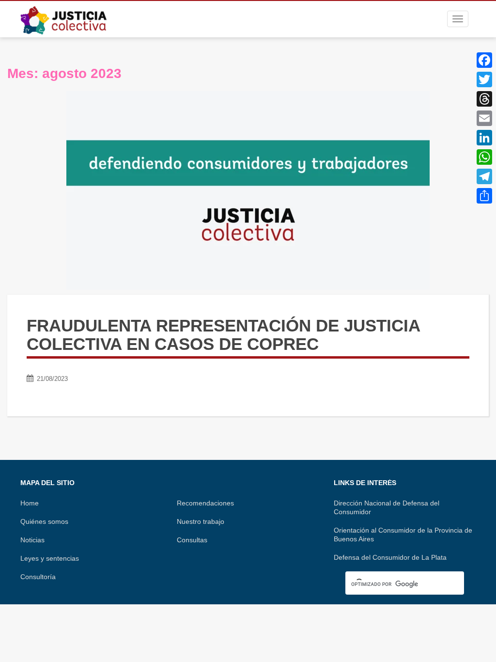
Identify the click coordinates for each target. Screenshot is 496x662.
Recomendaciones (205, 503)
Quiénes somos (44, 521)
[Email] (484, 118)
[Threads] (484, 99)
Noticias (32, 540)
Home (29, 503)
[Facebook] (484, 60)
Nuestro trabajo (200, 521)
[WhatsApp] (484, 157)
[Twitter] (484, 79)
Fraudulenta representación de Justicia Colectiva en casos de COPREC (223, 335)
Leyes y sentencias (49, 558)
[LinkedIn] (484, 137)
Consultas (192, 540)
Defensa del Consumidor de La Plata (390, 557)
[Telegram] (484, 176)
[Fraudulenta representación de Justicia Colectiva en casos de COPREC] (248, 190)
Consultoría (38, 577)
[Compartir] (484, 195)
